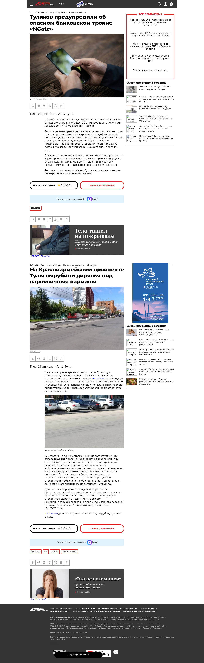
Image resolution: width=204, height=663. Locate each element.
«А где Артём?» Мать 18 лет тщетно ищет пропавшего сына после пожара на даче (155, 128)
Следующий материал (78, 655)
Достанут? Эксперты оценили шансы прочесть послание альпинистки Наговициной (156, 351)
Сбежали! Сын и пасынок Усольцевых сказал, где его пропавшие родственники (156, 342)
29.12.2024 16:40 (37, 12)
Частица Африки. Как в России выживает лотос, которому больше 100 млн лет (155, 118)
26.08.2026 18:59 (37, 265)
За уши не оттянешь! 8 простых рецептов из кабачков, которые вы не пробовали (156, 381)
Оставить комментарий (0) (102, 185)
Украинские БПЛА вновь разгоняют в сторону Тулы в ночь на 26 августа (150, 34)
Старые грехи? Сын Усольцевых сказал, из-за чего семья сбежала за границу (156, 138)
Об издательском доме (61, 609)
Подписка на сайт (149, 609)
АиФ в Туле (35, 351)
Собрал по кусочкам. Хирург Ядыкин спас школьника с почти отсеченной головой (156, 98)
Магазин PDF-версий (85, 609)
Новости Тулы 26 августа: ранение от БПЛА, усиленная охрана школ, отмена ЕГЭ (150, 22)
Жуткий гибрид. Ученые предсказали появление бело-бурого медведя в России (156, 371)
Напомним (51, 513)
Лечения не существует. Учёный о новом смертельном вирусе (155, 88)
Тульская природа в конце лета (150, 70)
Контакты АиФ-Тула (59, 612)
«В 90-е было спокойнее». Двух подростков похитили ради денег (155, 107)
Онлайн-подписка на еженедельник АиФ (117, 609)
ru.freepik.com (46, 99)
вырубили (98, 378)
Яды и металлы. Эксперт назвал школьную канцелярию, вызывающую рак (154, 332)
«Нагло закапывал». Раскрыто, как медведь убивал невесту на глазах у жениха (156, 361)
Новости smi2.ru (40, 255)
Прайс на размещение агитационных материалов (96, 612)
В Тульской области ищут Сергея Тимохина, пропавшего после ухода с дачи (150, 58)
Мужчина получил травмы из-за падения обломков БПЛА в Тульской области (150, 46)
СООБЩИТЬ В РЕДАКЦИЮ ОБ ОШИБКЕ (139, 612)
